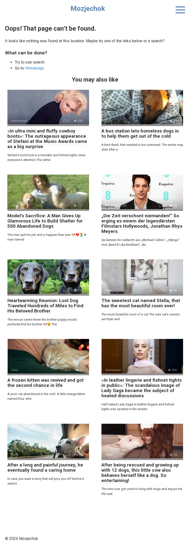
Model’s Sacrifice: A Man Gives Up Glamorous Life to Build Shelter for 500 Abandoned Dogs (45, 221)
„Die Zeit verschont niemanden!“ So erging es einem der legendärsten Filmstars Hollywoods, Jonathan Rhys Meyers (141, 223)
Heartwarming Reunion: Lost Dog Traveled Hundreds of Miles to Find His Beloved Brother (45, 306)
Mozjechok (88, 8)
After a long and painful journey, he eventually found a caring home (45, 467)
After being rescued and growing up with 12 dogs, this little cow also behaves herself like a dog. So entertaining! (140, 472)
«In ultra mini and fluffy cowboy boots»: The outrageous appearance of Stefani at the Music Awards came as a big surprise (47, 138)
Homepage (34, 68)
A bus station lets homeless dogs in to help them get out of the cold (140, 133)
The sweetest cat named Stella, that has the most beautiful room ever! (140, 303)
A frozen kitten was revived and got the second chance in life (45, 382)
